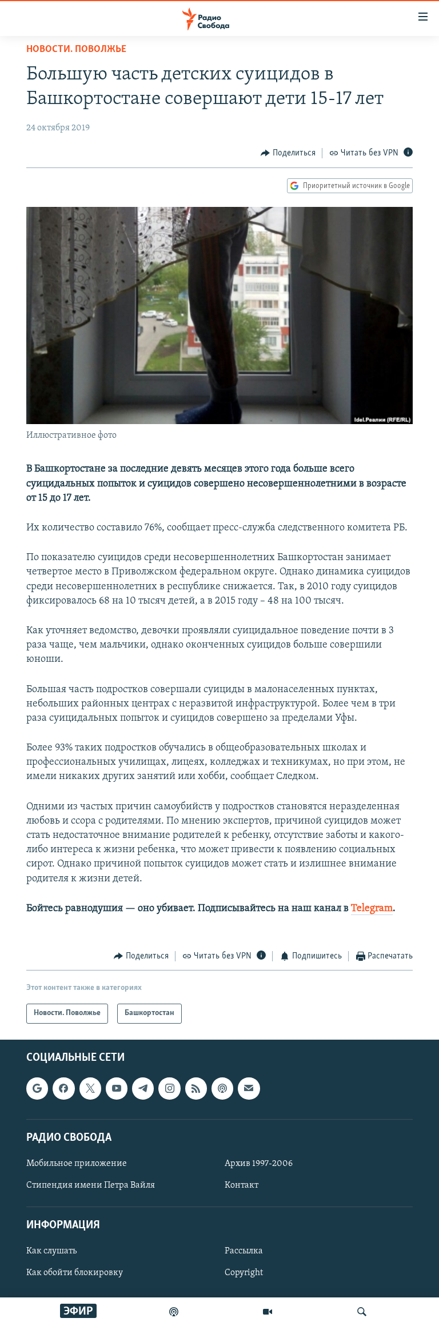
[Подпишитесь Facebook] (63, 1088)
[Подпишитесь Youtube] (116, 1088)
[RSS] (196, 1088)
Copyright (244, 1272)
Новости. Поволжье (76, 50)
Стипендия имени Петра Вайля (90, 1185)
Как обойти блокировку (74, 1272)
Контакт (241, 1185)
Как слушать (51, 1251)
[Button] (288, 153)
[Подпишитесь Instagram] (169, 1088)
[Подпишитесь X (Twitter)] (90, 1088)
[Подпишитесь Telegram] (143, 1088)
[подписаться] (249, 1088)
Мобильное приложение (76, 1163)
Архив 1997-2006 (259, 1163)
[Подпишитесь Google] (37, 1088)
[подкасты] (174, 1311)
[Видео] (267, 1311)
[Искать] (362, 1311)
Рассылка (244, 1251)
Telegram (372, 909)
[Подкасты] (222, 1088)
